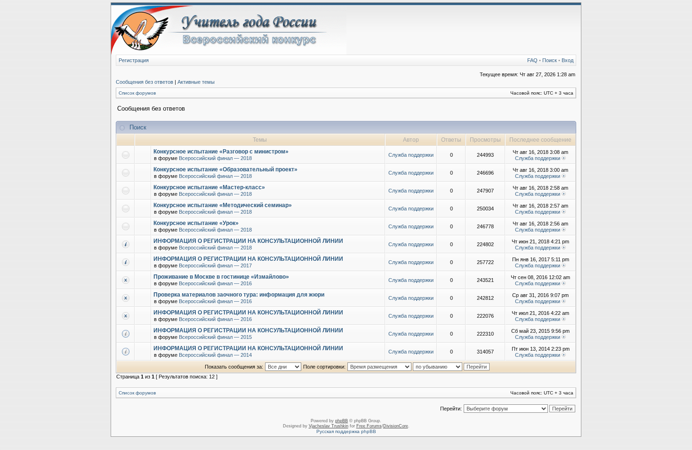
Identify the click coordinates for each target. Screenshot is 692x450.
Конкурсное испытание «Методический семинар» (222, 205)
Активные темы (196, 82)
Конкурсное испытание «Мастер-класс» (209, 187)
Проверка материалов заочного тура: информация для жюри (238, 294)
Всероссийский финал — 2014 (215, 355)
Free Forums (369, 426)
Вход (567, 60)
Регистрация (134, 60)
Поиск (549, 60)
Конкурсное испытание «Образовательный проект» (225, 169)
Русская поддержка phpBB (346, 431)
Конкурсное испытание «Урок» (196, 223)
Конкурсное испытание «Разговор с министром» (221, 151)
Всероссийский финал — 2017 (215, 265)
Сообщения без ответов (144, 82)
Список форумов (137, 93)
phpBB (341, 420)
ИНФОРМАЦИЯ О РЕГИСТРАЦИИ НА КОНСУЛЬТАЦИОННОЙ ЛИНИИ (248, 241)
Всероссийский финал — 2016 (215, 283)
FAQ (532, 60)
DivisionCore (395, 426)
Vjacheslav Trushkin (328, 426)
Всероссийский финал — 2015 (215, 337)
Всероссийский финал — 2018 (215, 158)
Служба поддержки (411, 155)
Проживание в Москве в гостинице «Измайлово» (221, 276)
